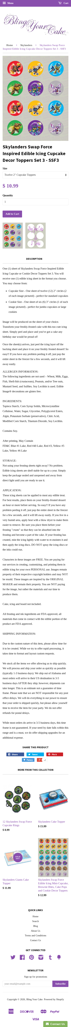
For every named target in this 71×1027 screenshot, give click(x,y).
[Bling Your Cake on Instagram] (41, 958)
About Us (35, 931)
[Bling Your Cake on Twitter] (13, 958)
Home (9, 45)
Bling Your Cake (34, 999)
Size (5, 168)
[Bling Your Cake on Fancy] (59, 958)
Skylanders (26, 45)
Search (35, 921)
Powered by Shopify (54, 999)
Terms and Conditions (35, 935)
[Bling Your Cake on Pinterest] (31, 958)
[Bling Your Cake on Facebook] (22, 958)
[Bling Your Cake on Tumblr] (50, 958)
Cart (65, 3)
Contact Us (35, 940)
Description (34, 258)
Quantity (8, 195)
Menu (10, 3)
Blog (35, 926)
